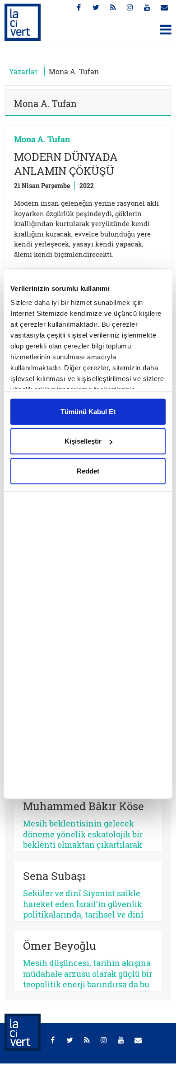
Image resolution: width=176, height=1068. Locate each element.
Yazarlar (23, 71)
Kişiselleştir (83, 441)
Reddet (88, 470)
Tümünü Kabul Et (88, 411)
